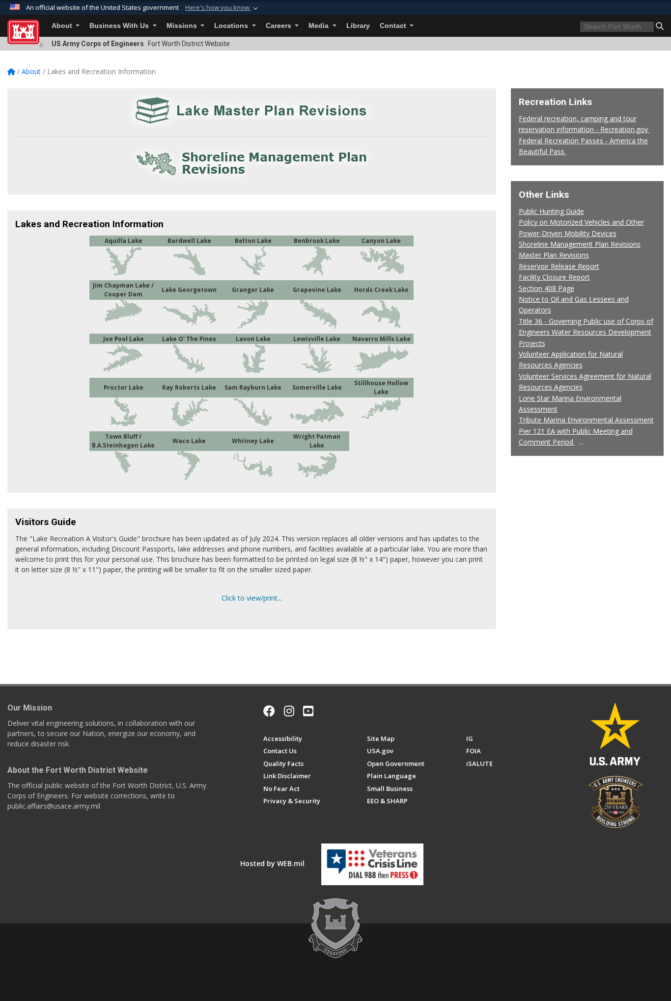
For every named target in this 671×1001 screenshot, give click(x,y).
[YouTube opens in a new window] (308, 711)
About (63, 25)
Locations (232, 25)
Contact (394, 25)
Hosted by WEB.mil (272, 863)
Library (358, 25)
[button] (222, 8)
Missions (183, 25)
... (581, 442)
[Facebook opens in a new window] (269, 711)
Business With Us (120, 25)
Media (319, 25)
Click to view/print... (252, 598)
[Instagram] (289, 711)
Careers (279, 25)
